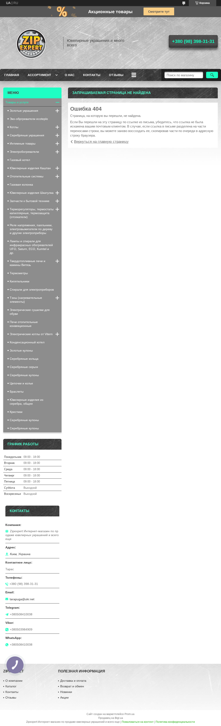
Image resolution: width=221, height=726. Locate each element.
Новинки (66, 692)
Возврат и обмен (72, 686)
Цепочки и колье (21, 383)
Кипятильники (19, 281)
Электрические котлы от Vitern (31, 334)
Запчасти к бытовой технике (29, 201)
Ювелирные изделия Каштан (30, 168)
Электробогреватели (24, 151)
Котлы (14, 127)
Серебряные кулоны (24, 375)
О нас (69, 75)
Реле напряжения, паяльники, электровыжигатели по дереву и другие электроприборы (31, 229)
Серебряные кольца (24, 358)
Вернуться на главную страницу (101, 142)
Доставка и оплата (73, 680)
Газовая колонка (21, 184)
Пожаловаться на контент (138, 721)
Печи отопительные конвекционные (24, 324)
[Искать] (212, 75)
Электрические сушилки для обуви (30, 311)
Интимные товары (22, 143)
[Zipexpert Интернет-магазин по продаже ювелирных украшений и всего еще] (31, 43)
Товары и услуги (16, 102)
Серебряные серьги (24, 367)
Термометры (19, 273)
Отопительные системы (26, 176)
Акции (64, 697)
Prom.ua (129, 714)
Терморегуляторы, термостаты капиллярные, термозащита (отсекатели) (32, 213)
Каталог (10, 686)
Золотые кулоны (21, 350)
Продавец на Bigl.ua (110, 718)
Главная (11, 75)
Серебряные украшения (27, 135)
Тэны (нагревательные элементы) (26, 299)
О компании (13, 680)
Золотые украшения (24, 110)
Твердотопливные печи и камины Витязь (27, 263)
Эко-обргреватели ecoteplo (29, 119)
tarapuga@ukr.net (22, 599)
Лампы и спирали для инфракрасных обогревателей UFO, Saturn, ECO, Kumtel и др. (31, 247)
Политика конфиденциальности (175, 721)
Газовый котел (20, 160)
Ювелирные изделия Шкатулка (32, 192)
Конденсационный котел (27, 342)
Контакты (91, 75)
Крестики (16, 412)
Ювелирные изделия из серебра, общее (26, 401)
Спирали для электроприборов (32, 289)
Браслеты (17, 391)
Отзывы (116, 75)
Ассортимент (39, 75)
